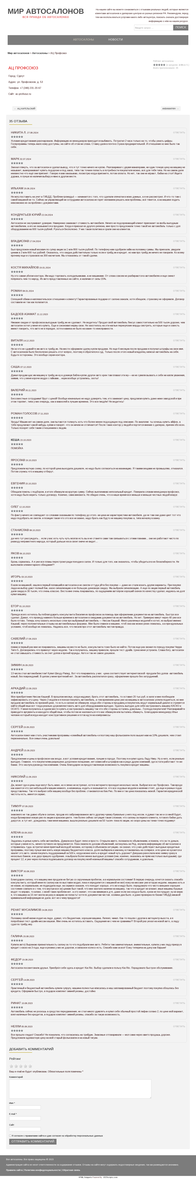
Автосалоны (83, 39)
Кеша (15, 439)
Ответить (179, 132)
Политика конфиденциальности (42, 1170)
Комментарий (16, 1077)
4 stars (25, 1066)
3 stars (21, 1066)
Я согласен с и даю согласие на (57, 1136)
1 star (11, 1066)
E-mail (13, 1114)
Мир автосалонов (46, 11)
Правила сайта (14, 1170)
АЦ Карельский (24, 108)
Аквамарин (170, 108)
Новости (115, 39)
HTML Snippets (85, 1177)
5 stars (30, 1066)
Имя (12, 1103)
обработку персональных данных (84, 1136)
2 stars (16, 1066)
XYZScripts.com (110, 1177)
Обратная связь (71, 1170)
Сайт (11, 1125)
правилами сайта (35, 1136)
